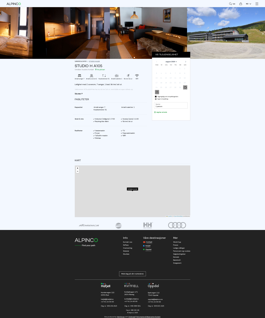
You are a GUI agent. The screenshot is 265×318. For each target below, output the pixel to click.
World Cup (177, 242)
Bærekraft (177, 260)
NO (247, 4)
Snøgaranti (177, 263)
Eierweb (176, 257)
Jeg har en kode (161, 112)
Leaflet (170, 216)
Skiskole (126, 251)
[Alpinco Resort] (14, 4)
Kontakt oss (127, 242)
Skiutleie (126, 254)
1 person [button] (159, 106)
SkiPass (126, 245)
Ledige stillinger (179, 248)
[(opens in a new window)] (89, 225)
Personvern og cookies (181, 251)
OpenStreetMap (178, 216)
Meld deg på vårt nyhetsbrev (132, 274)
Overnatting (127, 248)
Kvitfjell (149, 242)
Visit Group (121, 317)
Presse (175, 245)
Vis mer (78, 93)
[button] (2, 34)
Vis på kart (100, 69)
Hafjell (147, 246)
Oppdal (148, 249)
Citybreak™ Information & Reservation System (144, 317)
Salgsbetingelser (179, 254)
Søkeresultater (81, 61)
